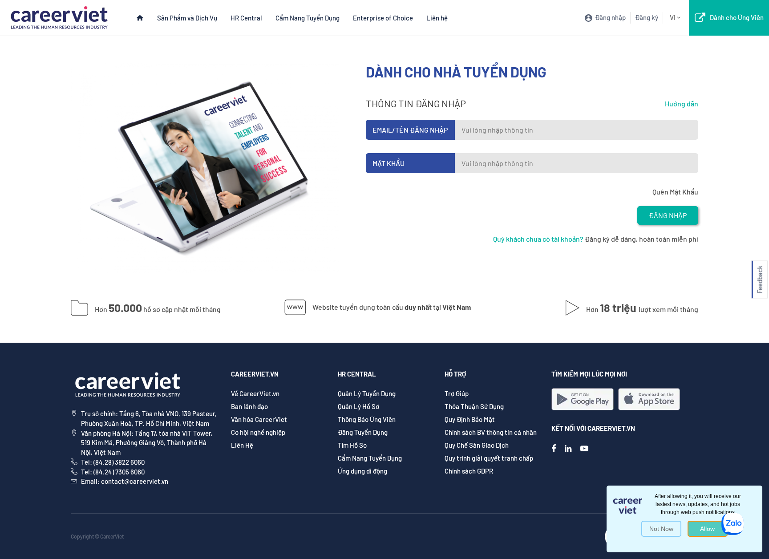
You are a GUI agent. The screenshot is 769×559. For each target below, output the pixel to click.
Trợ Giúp (457, 393)
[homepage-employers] (59, 16)
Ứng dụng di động (362, 471)
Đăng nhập (668, 215)
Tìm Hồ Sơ (352, 445)
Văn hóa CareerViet (259, 419)
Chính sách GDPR (469, 471)
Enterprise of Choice (383, 18)
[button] (760, 280)
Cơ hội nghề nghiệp (258, 432)
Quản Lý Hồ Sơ (358, 406)
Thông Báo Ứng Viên (367, 419)
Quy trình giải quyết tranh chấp (489, 458)
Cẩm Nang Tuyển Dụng (307, 18)
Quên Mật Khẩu (675, 191)
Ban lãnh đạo (249, 406)
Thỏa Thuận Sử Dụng (474, 406)
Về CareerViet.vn (255, 393)
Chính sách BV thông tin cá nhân (491, 432)
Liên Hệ (242, 445)
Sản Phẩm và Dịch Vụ (187, 18)
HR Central (246, 18)
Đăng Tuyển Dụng (363, 432)
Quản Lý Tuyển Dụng (367, 393)
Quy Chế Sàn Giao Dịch (477, 445)
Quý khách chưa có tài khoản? (538, 239)
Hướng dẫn (681, 103)
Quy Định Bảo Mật (470, 419)
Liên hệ (437, 18)
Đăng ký (646, 17)
